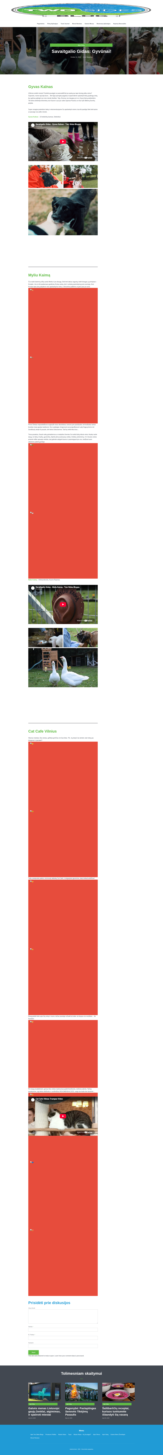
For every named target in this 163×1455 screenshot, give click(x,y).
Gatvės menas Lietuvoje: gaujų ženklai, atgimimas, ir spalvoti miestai (44, 1411)
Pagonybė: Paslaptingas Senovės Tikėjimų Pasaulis (80, 1411)
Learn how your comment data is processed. (69, 1356)
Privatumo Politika (50, 1434)
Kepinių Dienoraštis (119, 23)
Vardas (30, 1326)
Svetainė (30, 1343)
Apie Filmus (96, 1434)
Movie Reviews (77, 23)
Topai (69, 1434)
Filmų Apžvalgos (52, 23)
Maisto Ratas (62, 1434)
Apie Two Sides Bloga (36, 1434)
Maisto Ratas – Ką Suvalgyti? (82, 1434)
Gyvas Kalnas (40, 87)
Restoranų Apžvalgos (103, 23)
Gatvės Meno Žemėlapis (118, 1434)
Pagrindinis (40, 23)
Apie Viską (81, 45)
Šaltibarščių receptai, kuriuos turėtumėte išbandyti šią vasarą (115, 1411)
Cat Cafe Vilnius (42, 731)
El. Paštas (31, 1334)
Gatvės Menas (89, 23)
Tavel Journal (65, 23)
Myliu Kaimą (39, 275)
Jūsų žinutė (31, 1308)
